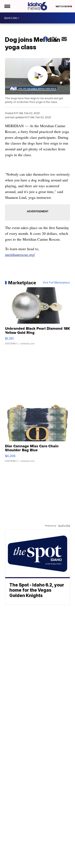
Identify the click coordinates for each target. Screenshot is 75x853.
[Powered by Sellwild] (64, 525)
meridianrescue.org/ (20, 254)
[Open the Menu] (7, 6)
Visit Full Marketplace (56, 282)
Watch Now (63, 6)
